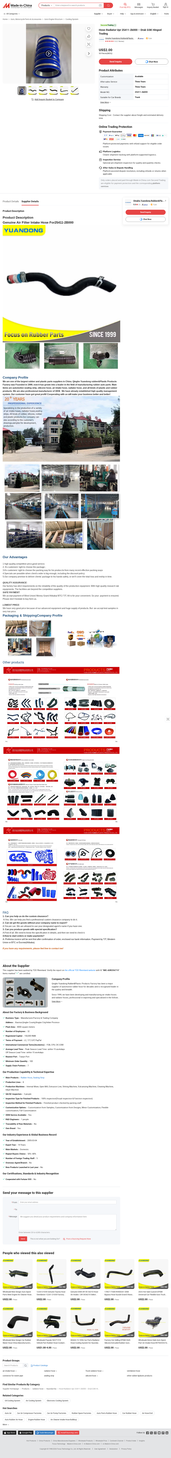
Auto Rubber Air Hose (14, 1419)
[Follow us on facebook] (147, 1432)
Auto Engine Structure (53, 19)
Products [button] (45, 5)
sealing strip (49, 1375)
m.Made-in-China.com (92, 1444)
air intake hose (9, 1371)
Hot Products (31, 1441)
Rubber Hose (26, 1077)
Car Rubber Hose (129, 1413)
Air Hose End (147, 1413)
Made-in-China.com (74, 1444)
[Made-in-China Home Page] (17, 5)
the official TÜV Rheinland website (80, 970)
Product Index (131, 1441)
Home (5, 19)
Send (23, 1238)
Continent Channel (116, 1441)
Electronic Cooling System (57, 1400)
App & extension (137, 13)
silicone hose (91, 1375)
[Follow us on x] (151, 1432)
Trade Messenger (44, 1432)
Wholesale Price (101, 1441)
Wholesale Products (85, 1441)
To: (16, 1209)
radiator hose (49, 1371)
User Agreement (100, 1449)
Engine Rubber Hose (36, 1419)
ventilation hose (133, 1371)
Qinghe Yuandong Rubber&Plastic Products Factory (120, 38)
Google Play (25, 1432)
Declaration (113, 1449)
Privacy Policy (126, 1449)
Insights (142, 1441)
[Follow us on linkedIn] (167, 1432)
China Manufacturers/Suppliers (64, 1441)
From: (15, 1202)
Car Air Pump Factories (56, 1413)
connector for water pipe (13, 1375)
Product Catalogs (40, 1365)
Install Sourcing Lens (69, 1432)
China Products (44, 1441)
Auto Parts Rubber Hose (107, 1413)
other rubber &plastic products (139, 1375)
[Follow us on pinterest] (163, 1432)
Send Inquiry (116, 61)
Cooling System (71, 19)
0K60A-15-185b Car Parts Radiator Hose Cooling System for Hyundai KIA (85, 1343)
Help (122, 13)
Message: (13, 1216)
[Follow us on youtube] (159, 1432)
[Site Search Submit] (108, 5)
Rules (166, 13)
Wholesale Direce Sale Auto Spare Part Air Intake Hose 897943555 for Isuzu (153, 1343)
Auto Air (8, 1413)
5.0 (136, 204)
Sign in (165, 7)
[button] (100, 5)
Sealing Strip (38, 1077)
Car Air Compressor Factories (29, 1413)
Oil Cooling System (12, 1400)
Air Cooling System (33, 1400)
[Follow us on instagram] (155, 1432)
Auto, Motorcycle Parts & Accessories (26, 19)
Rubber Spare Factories (81, 1413)
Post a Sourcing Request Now (77, 1238)
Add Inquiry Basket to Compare (49, 99)
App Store (9, 1432)
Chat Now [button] (153, 61)
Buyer (109, 13)
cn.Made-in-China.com (111, 1444)
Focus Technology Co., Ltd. (67, 1449)
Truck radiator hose (94, 1371)
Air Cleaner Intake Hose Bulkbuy (63, 1419)
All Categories (12, 13)
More (5, 1424)
